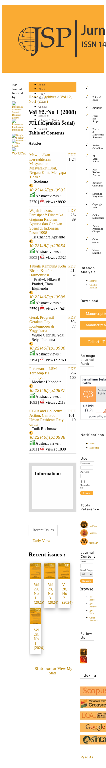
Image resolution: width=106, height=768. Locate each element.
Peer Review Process (93, 172)
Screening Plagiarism (93, 195)
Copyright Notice (93, 205)
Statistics (43, 115)
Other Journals (93, 619)
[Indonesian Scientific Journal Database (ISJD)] (19, 117)
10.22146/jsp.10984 (47, 245)
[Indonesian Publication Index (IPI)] (19, 129)
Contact (42, 129)
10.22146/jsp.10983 (47, 189)
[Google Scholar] (19, 137)
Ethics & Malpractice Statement (93, 133)
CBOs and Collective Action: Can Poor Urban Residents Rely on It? (46, 417)
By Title (91, 612)
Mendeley (93, 541)
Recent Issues (43, 530)
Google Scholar (93, 286)
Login (41, 93)
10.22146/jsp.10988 (47, 437)
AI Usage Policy (93, 159)
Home (41, 84)
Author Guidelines (93, 147)
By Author (92, 605)
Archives (49, 97)
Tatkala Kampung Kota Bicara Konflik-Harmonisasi (47, 270)
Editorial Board (93, 98)
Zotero (93, 533)
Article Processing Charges (93, 229)
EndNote (93, 526)
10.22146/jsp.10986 (47, 348)
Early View (41, 541)
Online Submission (93, 216)
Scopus (93, 280)
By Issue (91, 598)
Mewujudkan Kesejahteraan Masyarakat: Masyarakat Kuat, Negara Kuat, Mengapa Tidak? (47, 166)
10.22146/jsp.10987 (47, 390)
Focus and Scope (93, 119)
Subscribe (94, 447)
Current (42, 106)
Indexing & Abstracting (51, 120)
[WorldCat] (19, 153)
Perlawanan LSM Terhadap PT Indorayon (43, 373)
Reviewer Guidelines (93, 184)
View (91, 443)
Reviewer (93, 107)
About (41, 89)
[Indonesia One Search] (19, 146)
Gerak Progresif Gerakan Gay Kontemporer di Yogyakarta (41, 324)
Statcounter (45, 668)
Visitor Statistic (93, 251)
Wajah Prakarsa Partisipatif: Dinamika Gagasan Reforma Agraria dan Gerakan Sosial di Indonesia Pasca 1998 (46, 221)
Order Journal (93, 240)
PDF (72, 155)
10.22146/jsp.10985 (47, 296)
